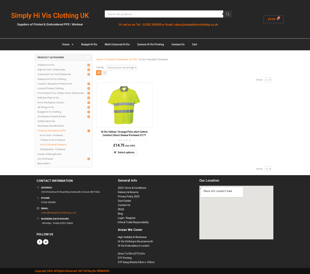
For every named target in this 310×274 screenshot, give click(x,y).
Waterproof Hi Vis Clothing (51, 79)
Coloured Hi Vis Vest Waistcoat (54, 74)
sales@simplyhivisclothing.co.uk (58, 212)
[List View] (104, 72)
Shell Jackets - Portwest (52, 149)
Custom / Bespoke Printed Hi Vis (54, 83)
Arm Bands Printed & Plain (51, 116)
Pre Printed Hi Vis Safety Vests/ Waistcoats (60, 93)
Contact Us (178, 44)
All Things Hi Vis (45, 107)
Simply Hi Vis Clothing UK (50, 16)
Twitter (45, 242)
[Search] (227, 14)
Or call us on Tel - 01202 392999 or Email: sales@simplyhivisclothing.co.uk (168, 24)
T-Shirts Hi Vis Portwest (52, 139)
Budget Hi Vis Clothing (49, 111)
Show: (259, 79)
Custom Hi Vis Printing (150, 44)
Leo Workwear (45, 158)
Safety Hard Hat (46, 121)
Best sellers (43, 163)
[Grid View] (98, 72)
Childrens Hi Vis (45, 64)
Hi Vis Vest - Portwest (51, 135)
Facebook (39, 242)
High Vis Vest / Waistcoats (51, 69)
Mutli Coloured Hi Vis (117, 44)
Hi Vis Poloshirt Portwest (53, 144)
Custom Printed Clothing (50, 88)
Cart (194, 44)
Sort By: (100, 67)
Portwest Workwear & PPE (51, 130)
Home (65, 44)
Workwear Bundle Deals (50, 125)
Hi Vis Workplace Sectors (50, 102)
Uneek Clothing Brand (49, 154)
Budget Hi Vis (89, 44)
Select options (126, 152)
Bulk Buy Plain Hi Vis (48, 97)
